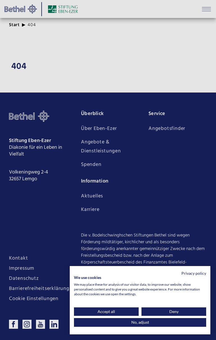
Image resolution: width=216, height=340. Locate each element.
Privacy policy (193, 273)
